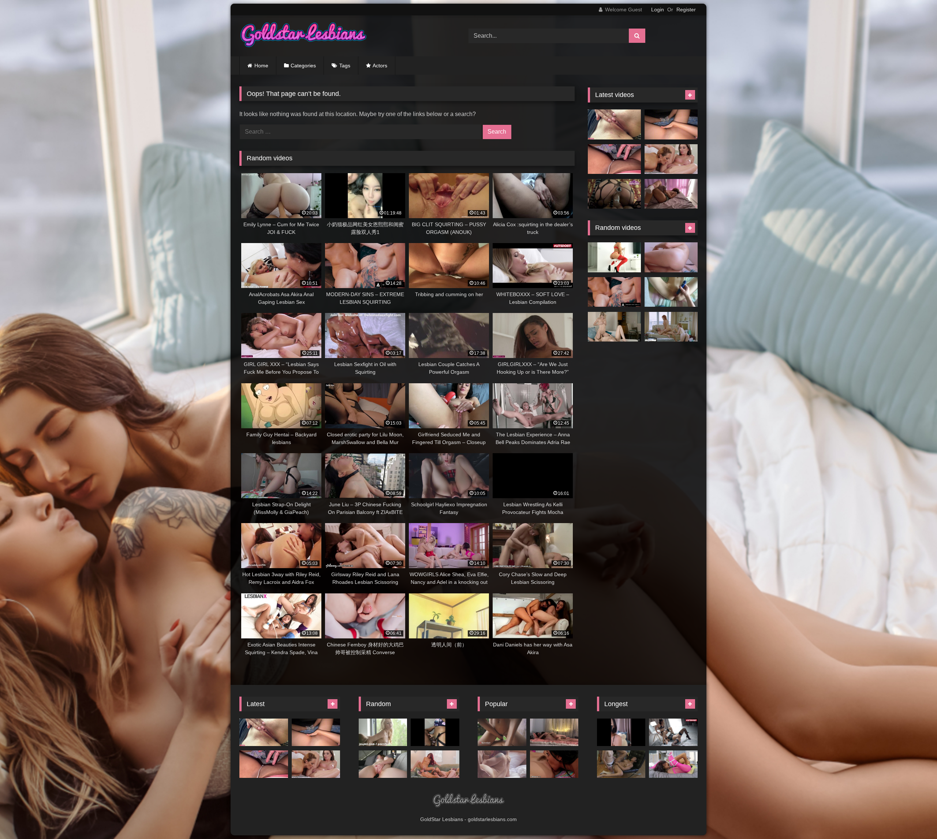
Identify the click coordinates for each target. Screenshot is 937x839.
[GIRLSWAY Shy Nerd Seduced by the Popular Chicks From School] (435, 764)
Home (261, 65)
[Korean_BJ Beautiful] (621, 732)
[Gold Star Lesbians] (303, 36)
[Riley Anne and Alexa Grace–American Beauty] (614, 327)
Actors (380, 65)
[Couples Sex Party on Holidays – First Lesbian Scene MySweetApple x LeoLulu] (502, 732)
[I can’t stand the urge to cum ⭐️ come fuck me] (614, 159)
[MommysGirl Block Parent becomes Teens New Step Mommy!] (671, 159)
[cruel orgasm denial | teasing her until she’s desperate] (671, 292)
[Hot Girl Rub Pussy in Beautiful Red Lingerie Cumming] (614, 257)
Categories (303, 65)
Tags (344, 65)
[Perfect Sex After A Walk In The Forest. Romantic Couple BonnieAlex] (502, 764)
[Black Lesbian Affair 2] (673, 764)
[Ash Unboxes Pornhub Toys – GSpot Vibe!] (383, 764)
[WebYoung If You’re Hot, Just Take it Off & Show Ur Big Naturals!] (554, 764)
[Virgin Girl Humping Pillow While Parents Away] (671, 194)
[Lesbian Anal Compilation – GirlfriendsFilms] (621, 764)
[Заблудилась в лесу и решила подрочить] (614, 124)
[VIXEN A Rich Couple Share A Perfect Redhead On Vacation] (671, 327)
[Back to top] (914, 817)
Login (657, 9)
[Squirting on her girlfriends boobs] (383, 732)
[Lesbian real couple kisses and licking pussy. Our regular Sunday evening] (554, 732)
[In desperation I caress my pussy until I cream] (671, 124)
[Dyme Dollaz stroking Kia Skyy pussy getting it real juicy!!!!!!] (435, 732)
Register (686, 9)
